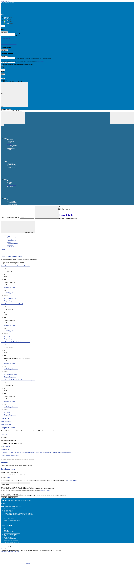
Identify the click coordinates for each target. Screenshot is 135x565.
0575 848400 (7, 336)
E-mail (17, 58)
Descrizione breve (11, 246)
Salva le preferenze (12, 497)
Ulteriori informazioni (12, 243)
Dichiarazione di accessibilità (11, 534)
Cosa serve (9, 239)
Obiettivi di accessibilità (9, 535)
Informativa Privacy (9, 531)
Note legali (6, 530)
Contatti (9, 242)
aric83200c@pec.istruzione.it (11, 293)
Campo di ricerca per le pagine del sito (10, 217)
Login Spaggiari (40, 61)
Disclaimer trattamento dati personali (10, 551)
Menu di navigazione (29, 232)
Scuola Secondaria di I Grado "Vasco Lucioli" (15, 342)
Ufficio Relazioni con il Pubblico (12, 533)
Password (17, 35)
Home (60, 206)
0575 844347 (9, 511)
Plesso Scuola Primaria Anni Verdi (12, 304)
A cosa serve (10, 245)
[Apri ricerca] (122, 118)
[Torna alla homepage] (67, 111)
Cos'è (8, 236)
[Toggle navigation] (13, 118)
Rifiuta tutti (13, 483)
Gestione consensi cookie (10, 538)
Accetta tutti (24, 483)
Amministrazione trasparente (11, 540)
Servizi (61, 208)
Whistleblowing (8, 537)
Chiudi (2, 70)
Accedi (2, 26)
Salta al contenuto (5, 1)
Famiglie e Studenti (64, 209)
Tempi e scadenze (11, 240)
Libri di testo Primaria (6, 421)
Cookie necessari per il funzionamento (10, 494)
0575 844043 (9, 510)
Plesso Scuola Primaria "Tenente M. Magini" (15, 266)
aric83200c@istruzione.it (10, 287)
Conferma (8, 109)
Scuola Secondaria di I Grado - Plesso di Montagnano (18, 380)
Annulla (3, 109)
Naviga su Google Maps (10, 300)
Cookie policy (7, 528)
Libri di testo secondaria (6, 424)
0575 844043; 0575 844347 (11, 298)
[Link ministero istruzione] (7, 2)
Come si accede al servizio (13, 238)
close (2, 124)
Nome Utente (18, 33)
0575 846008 (7, 412)
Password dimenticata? (6, 38)
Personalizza (4, 483)
